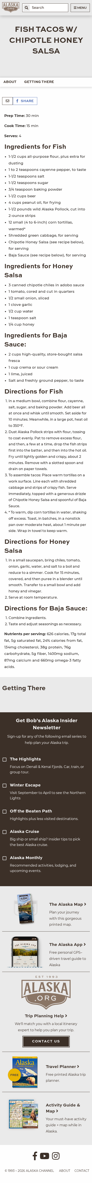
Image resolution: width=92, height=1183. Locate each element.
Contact (81, 1171)
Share (27, 101)
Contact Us (46, 1041)
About (9, 82)
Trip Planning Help (45, 1016)
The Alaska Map (66, 905)
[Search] (26, 8)
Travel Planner (61, 1067)
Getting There (39, 82)
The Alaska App (66, 945)
